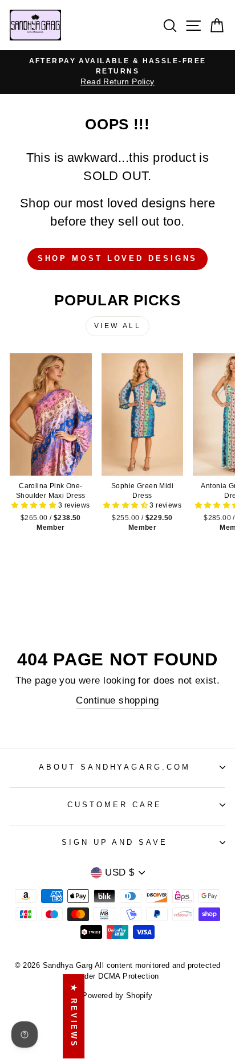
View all (117, 326)
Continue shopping (117, 700)
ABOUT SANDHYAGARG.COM (115, 767)
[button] (34, 505)
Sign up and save (115, 842)
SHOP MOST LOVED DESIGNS (118, 258)
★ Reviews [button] (74, 1016)
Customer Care (114, 804)
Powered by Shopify (117, 996)
